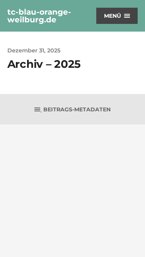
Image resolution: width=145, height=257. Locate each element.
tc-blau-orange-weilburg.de (39, 15)
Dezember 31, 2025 (33, 50)
